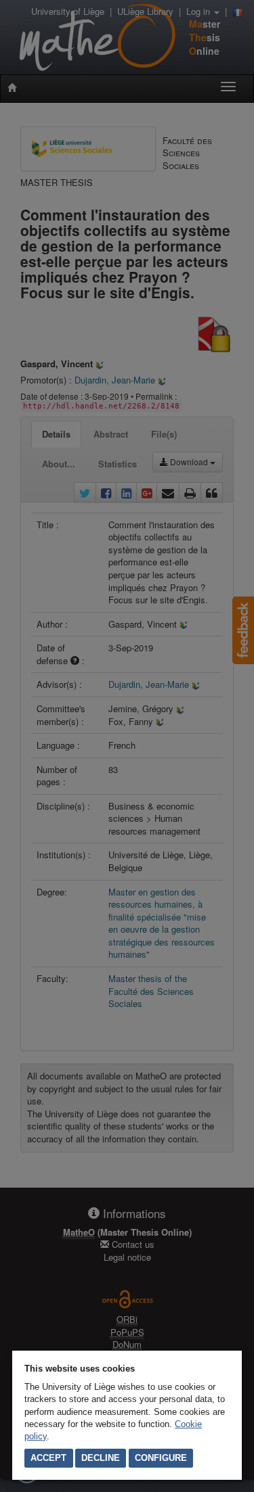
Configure (161, 1458)
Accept (48, 1458)
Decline (100, 1458)
